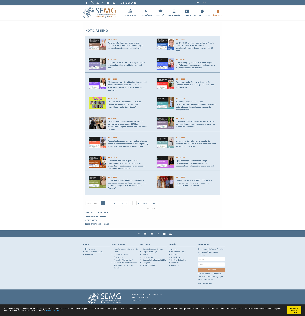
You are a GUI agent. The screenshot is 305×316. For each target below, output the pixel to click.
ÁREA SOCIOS (218, 15)
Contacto (175, 265)
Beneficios (89, 254)
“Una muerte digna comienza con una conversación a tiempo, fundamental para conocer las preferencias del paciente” (126, 45)
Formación (160, 15)
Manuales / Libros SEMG (124, 259)
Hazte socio (90, 248)
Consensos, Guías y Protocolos (122, 256)
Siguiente (146, 203)
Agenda (174, 248)
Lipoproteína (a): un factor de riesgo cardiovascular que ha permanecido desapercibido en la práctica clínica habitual (195, 163)
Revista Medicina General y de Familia (126, 250)
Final (154, 203)
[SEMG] (99, 12)
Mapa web (175, 262)
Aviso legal (175, 257)
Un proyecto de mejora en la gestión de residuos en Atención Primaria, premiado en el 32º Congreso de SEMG (196, 144)
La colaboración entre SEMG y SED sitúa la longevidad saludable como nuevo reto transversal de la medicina (194, 183)
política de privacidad (206, 279)
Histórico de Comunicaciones (125, 262)
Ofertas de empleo (178, 251)
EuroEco (117, 268)
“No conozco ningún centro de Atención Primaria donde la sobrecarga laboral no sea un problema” (195, 85)
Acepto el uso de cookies (294, 310)
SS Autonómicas (146, 15)
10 (139, 203)
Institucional (130, 15)
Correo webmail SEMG (94, 251)
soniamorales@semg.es (98, 223)
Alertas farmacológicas (123, 265)
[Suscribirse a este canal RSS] (218, 26)
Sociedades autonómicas (153, 248)
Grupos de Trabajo (202, 15)
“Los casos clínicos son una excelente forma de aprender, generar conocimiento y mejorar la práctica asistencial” (195, 124)
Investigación (174, 15)
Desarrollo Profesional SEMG (154, 259)
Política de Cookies (54, 310)
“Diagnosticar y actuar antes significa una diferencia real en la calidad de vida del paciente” (126, 65)
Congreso (187, 15)
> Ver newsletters (205, 283)
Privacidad (175, 254)
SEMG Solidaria (149, 265)
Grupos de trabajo (150, 251)
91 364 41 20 (129, 3)
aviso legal (215, 276)
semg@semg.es (137, 300)
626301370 (92, 220)
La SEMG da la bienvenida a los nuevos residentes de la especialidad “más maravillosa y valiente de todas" (124, 104)
